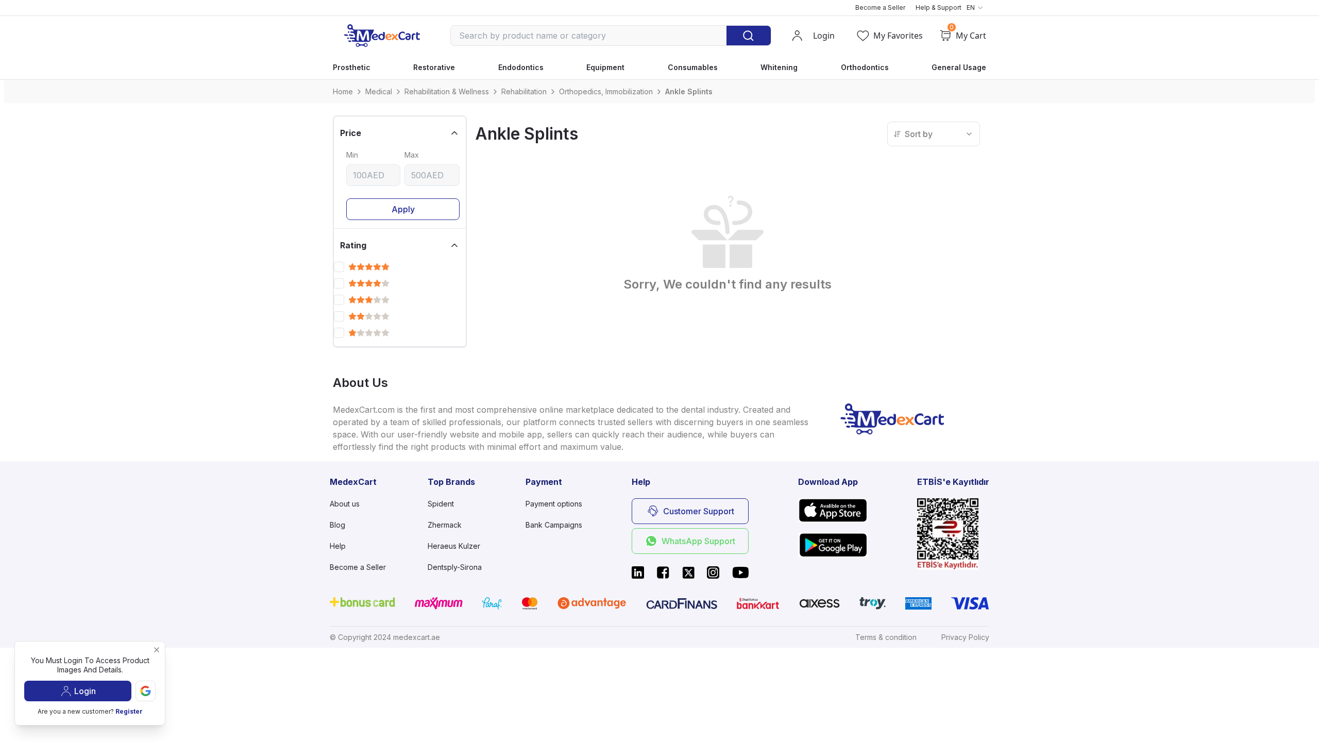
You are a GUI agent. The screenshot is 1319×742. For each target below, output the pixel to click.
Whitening (779, 67)
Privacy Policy (965, 637)
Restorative (434, 67)
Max (411, 154)
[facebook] (663, 572)
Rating (353, 245)
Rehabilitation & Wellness (446, 91)
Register (129, 711)
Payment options (554, 503)
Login (85, 691)
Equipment (605, 67)
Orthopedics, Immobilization (606, 91)
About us (345, 503)
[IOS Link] (833, 510)
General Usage (959, 67)
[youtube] (740, 572)
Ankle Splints (689, 91)
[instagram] (713, 572)
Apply (403, 209)
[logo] (382, 35)
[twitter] (688, 572)
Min (352, 154)
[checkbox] (339, 267)
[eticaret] (953, 534)
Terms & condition (886, 637)
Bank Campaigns (554, 524)
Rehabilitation (524, 91)
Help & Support (938, 7)
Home (343, 91)
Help (338, 546)
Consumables (693, 67)
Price (350, 133)
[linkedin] (638, 572)
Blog (337, 524)
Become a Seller (880, 7)
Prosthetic (351, 67)
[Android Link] (833, 544)
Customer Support (698, 511)
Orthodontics (865, 67)
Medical (378, 91)
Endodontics (521, 67)
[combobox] (933, 134)
